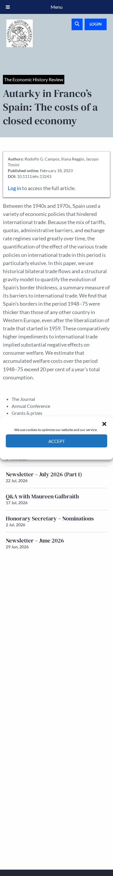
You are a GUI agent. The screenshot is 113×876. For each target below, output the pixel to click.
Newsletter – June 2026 (35, 540)
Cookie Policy (43, 452)
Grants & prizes (27, 413)
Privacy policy (66, 452)
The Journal (23, 399)
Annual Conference (31, 406)
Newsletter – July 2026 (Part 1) (44, 474)
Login (96, 23)
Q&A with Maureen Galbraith (42, 496)
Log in (14, 188)
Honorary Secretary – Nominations (50, 518)
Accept (56, 441)
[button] (104, 424)
